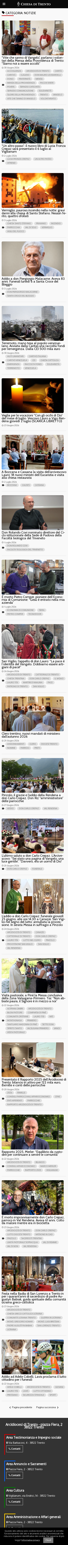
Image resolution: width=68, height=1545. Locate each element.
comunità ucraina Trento (21, 1317)
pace (50, 682)
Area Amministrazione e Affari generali (33, 1517)
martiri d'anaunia (32, 682)
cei (33, 360)
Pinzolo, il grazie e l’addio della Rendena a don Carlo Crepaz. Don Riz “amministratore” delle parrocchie (32, 798)
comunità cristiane (17, 1016)
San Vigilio (38, 686)
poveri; (11, 87)
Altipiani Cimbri (15, 1008)
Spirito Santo (14, 1028)
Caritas (11, 75)
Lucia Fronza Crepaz (18, 159)
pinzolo (50, 940)
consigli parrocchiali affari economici (28, 1096)
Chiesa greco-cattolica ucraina (24, 1313)
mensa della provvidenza (21, 83)
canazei (40, 932)
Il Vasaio (59, 678)
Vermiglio (47, 227)
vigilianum (52, 1170)
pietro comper (15, 614)
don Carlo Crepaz (39, 678)
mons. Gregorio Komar (20, 1321)
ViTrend (11, 163)
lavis (25, 1391)
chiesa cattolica (50, 360)
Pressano (12, 1395)
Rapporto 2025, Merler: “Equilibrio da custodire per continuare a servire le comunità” (32, 1153)
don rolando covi (17, 545)
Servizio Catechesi (30, 87)
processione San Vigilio (20, 944)
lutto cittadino (42, 1391)
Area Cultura (15, 1490)
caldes (26, 485)
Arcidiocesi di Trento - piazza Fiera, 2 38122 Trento (34, 1425)
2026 (9, 1092)
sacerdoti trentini (31, 1238)
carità (58, 71)
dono (10, 79)
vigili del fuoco (15, 231)
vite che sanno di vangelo (21, 98)
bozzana (12, 485)
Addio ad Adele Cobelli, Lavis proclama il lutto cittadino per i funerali (34, 1378)
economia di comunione (20, 610)
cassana (39, 485)
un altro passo (43, 159)
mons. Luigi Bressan (48, 1321)
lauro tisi (12, 682)
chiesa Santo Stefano (19, 223)
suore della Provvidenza (21, 94)
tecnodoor (34, 614)
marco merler (48, 1166)
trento (44, 94)
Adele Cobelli (14, 1387)
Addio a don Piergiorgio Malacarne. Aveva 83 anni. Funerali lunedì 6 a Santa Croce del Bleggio (33, 281)
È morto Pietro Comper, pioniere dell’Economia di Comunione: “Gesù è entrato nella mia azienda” (33, 600)
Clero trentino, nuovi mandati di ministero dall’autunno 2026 (31, 735)
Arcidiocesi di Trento (38, 71)
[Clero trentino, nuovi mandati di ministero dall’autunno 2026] (33, 714)
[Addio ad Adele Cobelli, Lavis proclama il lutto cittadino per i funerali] (33, 1357)
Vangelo (57, 94)
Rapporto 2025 (33, 1170)
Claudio (25, 75)
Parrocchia (13, 227)
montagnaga (14, 1020)
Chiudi (48, 1540)
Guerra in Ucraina (51, 1317)
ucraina (11, 1329)
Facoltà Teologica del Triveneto (25, 549)
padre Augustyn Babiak (19, 1325)
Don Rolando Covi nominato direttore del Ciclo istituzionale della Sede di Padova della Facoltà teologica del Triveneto (33, 535)
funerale (37, 869)
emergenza (13, 364)
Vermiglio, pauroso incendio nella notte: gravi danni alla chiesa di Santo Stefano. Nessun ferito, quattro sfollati (34, 213)
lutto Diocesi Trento (18, 1234)
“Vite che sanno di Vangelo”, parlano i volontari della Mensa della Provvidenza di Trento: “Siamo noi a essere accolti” (33, 60)
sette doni (48, 1024)
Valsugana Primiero (38, 1028)
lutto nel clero (32, 940)
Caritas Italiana (37, 356)
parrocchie (33, 1100)
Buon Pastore (14, 1012)
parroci (25, 748)
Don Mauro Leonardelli (48, 75)
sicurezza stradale (33, 1395)
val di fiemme (50, 1242)
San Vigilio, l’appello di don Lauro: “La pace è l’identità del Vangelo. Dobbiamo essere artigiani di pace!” (33, 664)
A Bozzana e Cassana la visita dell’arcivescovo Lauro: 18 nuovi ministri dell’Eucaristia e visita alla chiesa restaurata (34, 475)
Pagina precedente (20, 1407)
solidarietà (45, 90)
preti (37, 748)
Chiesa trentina (15, 678)
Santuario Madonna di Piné (22, 1024)
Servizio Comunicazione (20, 90)
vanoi (57, 1028)
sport (53, 1395)
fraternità (24, 79)
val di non (12, 1246)
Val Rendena (50, 808)
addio (10, 808)
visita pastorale (16, 1032)
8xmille (21, 1092)
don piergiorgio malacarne (22, 292)
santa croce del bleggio (20, 296)
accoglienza (14, 71)
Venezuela (30, 368)
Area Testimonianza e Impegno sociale (33, 1437)
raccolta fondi (33, 364)
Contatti (15, 1448)
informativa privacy (31, 1540)
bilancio (40, 1162)
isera (41, 610)
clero (33, 744)
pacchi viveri (46, 83)
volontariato (48, 98)
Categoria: (19, 13)
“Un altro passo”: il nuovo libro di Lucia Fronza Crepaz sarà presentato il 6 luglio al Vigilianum (34, 148)
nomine (11, 748)
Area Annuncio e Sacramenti (26, 1464)
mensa (39, 79)
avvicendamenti (15, 744)
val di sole (30, 227)
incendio (56, 223)
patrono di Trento (17, 686)
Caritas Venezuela (17, 360)
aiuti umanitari (15, 356)
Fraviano (41, 223)
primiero (31, 1020)
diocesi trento (49, 744)
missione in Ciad (44, 1234)
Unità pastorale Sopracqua (22, 1242)
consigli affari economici (21, 1166)
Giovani (59, 1387)
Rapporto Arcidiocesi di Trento (24, 1104)
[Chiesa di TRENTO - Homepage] (34, 4)
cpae (57, 1096)
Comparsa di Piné (37, 1012)
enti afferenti (14, 1100)
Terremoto (13, 368)
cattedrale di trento (47, 674)
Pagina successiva (48, 1407)
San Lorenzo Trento (48, 1325)
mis (51, 1016)
